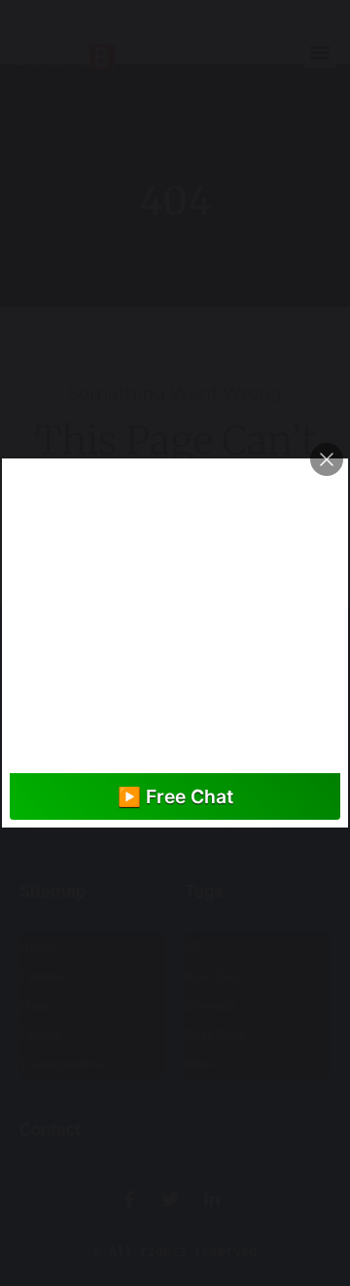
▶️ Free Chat (175, 796)
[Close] (326, 459)
